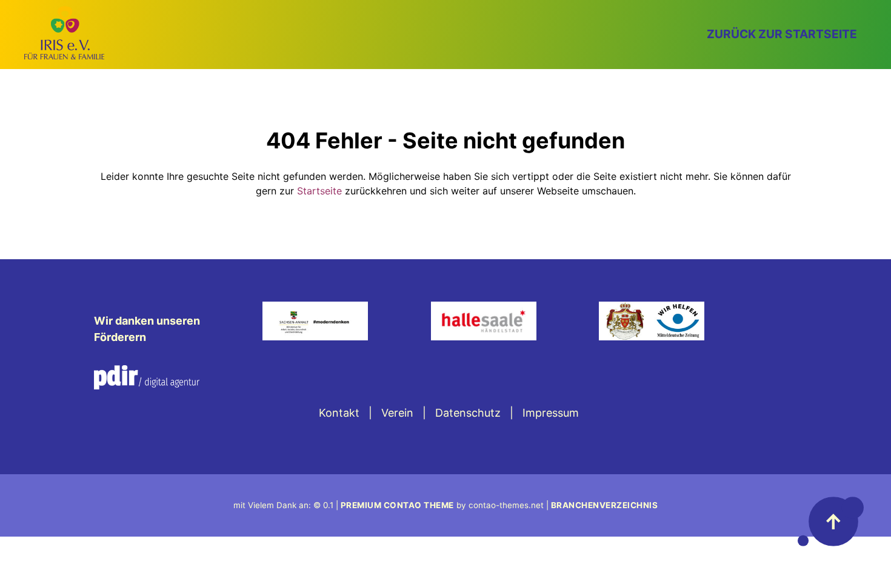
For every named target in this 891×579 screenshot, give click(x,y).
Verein (397, 412)
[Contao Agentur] (146, 385)
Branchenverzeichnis (604, 505)
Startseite (319, 191)
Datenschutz (468, 412)
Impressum (550, 412)
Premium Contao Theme (397, 505)
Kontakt (339, 412)
